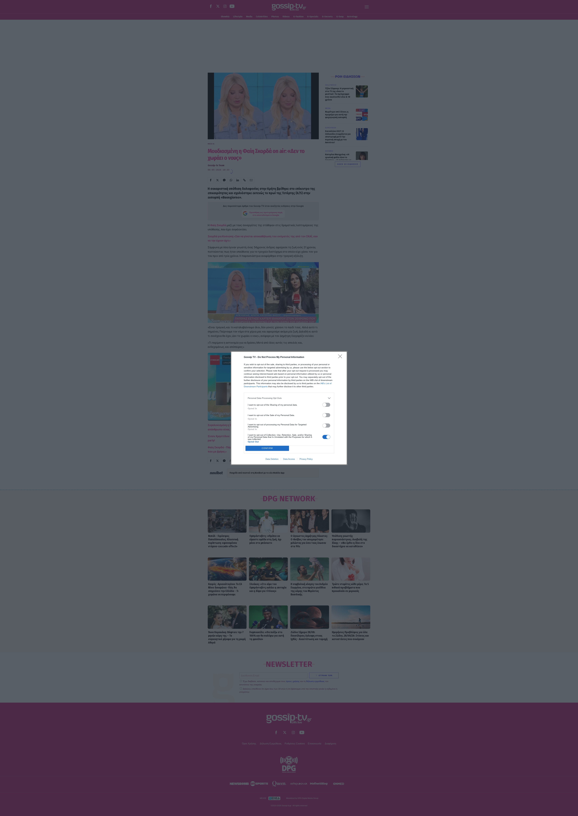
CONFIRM (267, 448)
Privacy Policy (306, 459)
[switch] (326, 405)
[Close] (341, 357)
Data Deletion (272, 459)
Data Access (289, 459)
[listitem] (289, 398)
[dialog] (289, 408)
